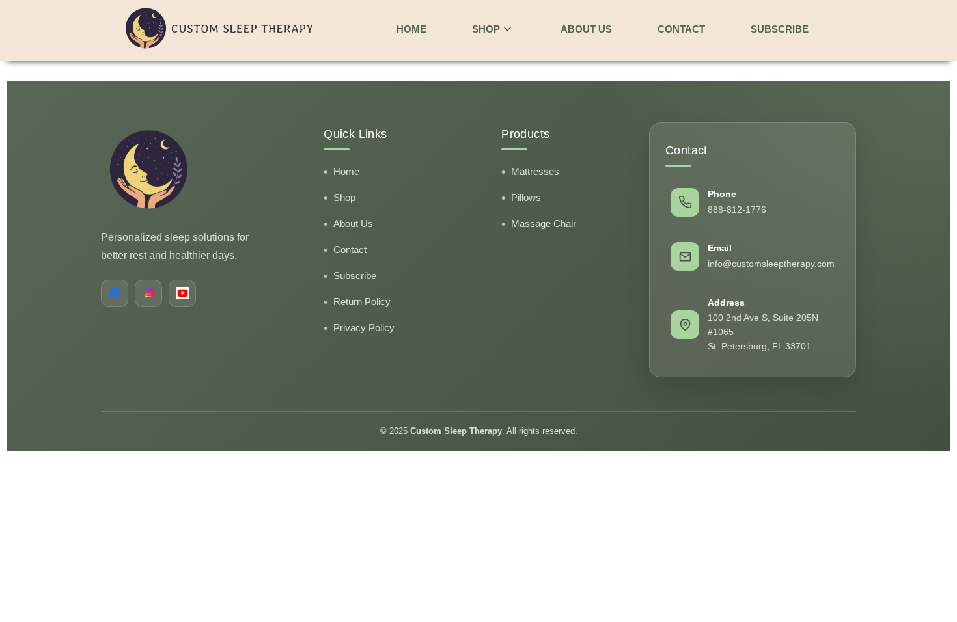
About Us (353, 223)
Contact (350, 249)
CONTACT (681, 28)
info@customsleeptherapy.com (771, 263)
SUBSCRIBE (780, 28)
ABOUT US (586, 28)
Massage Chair (543, 223)
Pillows (526, 197)
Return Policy (362, 301)
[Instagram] (148, 293)
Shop (344, 197)
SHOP (486, 28)
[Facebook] (114, 293)
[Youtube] (182, 293)
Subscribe (354, 275)
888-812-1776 (737, 209)
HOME (411, 28)
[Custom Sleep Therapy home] (198, 169)
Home (346, 171)
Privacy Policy (364, 327)
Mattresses (535, 171)
